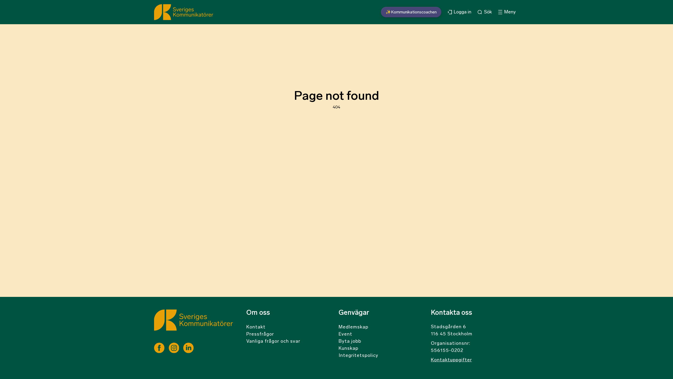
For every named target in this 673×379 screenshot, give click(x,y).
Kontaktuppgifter (451, 360)
